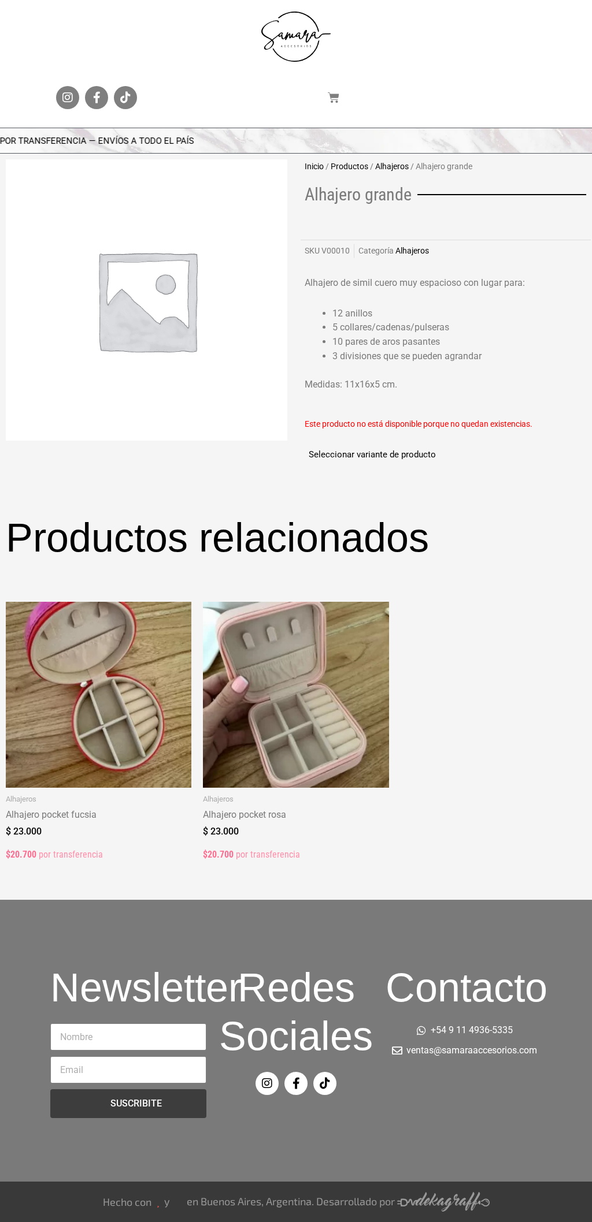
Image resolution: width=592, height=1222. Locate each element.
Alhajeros (392, 166)
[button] (249, 97)
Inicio (314, 166)
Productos (349, 166)
